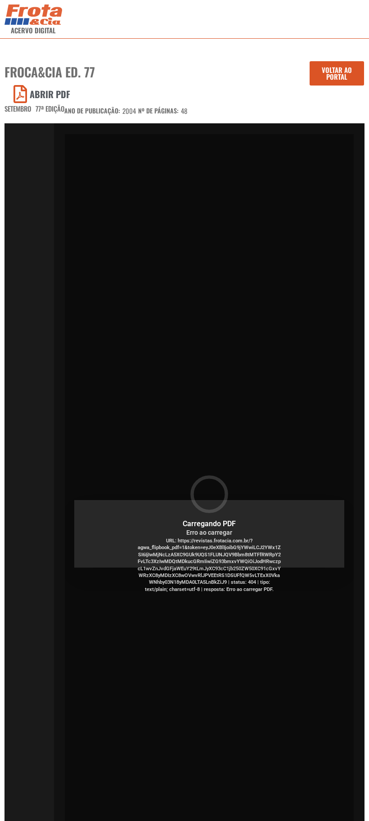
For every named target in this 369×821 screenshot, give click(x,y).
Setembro (17, 108)
